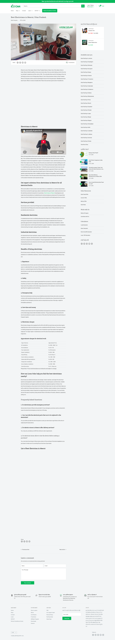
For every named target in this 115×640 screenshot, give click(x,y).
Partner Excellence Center (49, 10)
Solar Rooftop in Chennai (86, 75)
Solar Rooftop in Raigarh (86, 120)
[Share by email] (25, 62)
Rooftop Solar (50, 616)
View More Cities (84, 144)
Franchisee (33, 616)
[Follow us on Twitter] (84, 244)
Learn (29, 10)
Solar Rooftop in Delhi (85, 127)
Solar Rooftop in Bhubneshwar (87, 96)
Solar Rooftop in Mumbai (86, 110)
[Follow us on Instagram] (87, 244)
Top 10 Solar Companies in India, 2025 (96, 160)
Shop (17, 10)
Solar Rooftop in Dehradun (86, 65)
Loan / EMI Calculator (85, 235)
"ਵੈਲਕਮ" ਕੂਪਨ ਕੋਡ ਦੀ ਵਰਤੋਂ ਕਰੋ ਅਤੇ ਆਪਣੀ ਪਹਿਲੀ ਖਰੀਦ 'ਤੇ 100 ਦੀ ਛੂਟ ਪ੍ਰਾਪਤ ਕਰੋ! (57, 1)
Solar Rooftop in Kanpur (86, 72)
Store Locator (34, 610)
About (32, 612)
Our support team (51, 612)
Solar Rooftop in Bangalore (87, 82)
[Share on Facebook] (18, 62)
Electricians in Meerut (49, 193)
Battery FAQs (84, 201)
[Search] (83, 6)
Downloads (33, 621)
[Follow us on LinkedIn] (92, 244)
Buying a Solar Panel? (93, 152)
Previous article (25, 549)
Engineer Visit (91, 30)
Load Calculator (84, 225)
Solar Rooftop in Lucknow (86, 58)
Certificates (33, 614)
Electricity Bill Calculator (86, 231)
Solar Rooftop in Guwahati (86, 106)
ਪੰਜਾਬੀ (13, 632)
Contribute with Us (85, 216)
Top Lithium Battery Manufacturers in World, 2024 (95, 175)
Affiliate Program (35, 619)
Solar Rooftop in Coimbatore (87, 89)
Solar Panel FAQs (84, 194)
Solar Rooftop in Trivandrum (87, 79)
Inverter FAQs (84, 197)
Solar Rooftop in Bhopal (86, 117)
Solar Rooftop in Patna (86, 99)
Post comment (27, 582)
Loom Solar (90, 28)
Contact (24, 10)
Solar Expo (49, 619)
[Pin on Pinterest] (20, 62)
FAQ (47, 610)
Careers (33, 623)
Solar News (83, 204)
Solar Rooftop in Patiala (86, 141)
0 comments (71, 62)
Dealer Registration (92, 42)
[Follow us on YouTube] (89, 244)
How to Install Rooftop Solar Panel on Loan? (96, 183)
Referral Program (84, 213)
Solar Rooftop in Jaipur (86, 113)
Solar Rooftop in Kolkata (86, 92)
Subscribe (66, 618)
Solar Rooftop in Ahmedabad (87, 123)
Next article (62, 549)
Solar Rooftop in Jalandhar (87, 130)
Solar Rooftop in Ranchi (86, 103)
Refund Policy (50, 614)
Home (12, 10)
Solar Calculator (84, 228)
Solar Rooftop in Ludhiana (86, 134)
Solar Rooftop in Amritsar (86, 137)
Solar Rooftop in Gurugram (86, 68)
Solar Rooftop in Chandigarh (87, 61)
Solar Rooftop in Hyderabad (87, 86)
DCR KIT (36, 10)
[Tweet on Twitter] (23, 62)
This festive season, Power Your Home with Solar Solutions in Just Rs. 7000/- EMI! (96, 168)
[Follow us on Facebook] (82, 244)
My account (90, 6)
